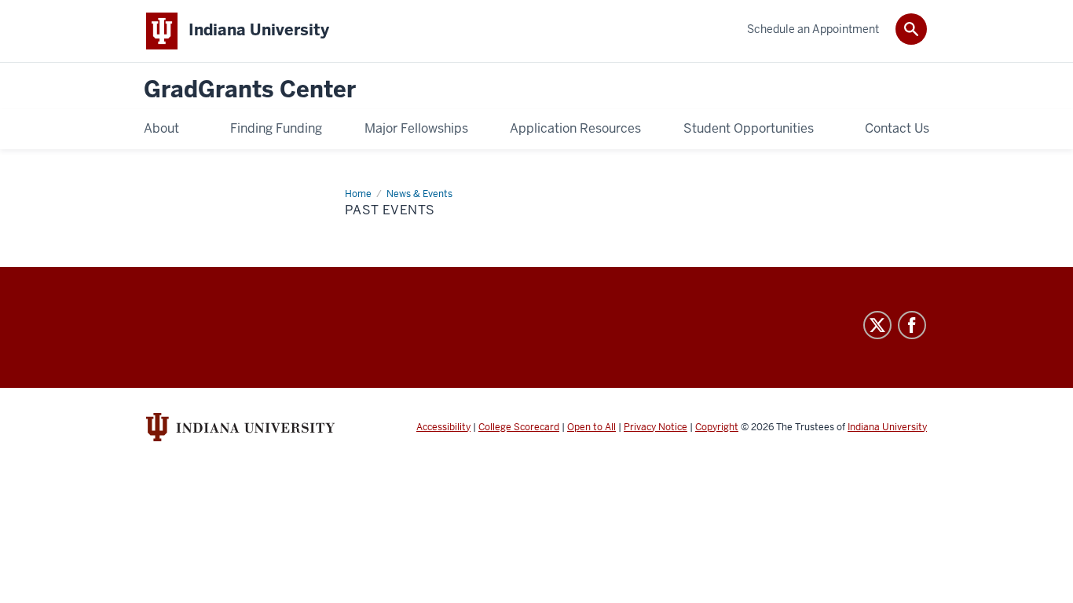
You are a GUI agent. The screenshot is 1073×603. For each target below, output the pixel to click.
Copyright (716, 427)
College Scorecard (518, 427)
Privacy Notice (655, 427)
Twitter (877, 325)
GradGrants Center (250, 90)
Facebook (912, 325)
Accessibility (443, 427)
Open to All (591, 427)
